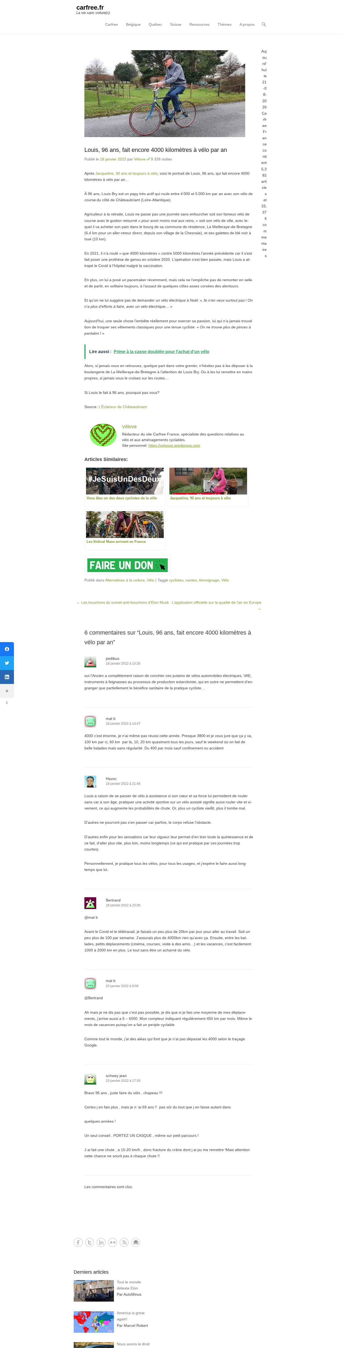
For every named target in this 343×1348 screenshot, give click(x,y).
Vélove (140, 159)
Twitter (89, 1242)
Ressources (199, 24)
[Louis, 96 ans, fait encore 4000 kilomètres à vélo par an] (168, 93)
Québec (155, 24)
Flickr (112, 1242)
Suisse (175, 24)
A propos (247, 24)
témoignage (209, 580)
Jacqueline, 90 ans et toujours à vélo (126, 173)
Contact (135, 1242)
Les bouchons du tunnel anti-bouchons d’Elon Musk (122, 602)
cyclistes (176, 580)
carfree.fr (90, 7)
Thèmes (225, 24)
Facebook (78, 1242)
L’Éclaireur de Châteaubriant (123, 407)
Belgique (133, 24)
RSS (124, 1242)
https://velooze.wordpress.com (174, 445)
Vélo (150, 580)
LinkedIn (101, 1242)
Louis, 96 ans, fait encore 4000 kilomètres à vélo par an (155, 149)
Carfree (111, 24)
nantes (191, 580)
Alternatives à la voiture (125, 580)
